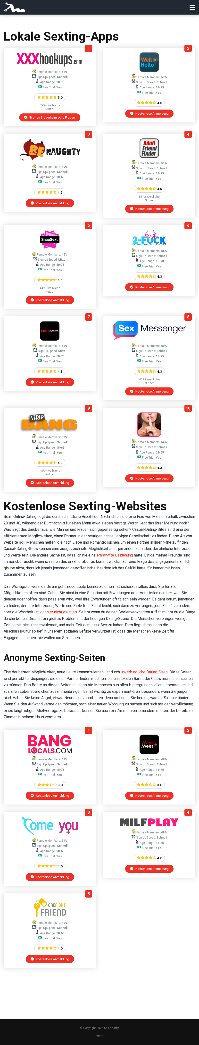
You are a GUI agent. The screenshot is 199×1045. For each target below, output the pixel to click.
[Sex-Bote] (149, 339)
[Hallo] (149, 70)
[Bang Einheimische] (50, 752)
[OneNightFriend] (50, 916)
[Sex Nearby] (14, 6)
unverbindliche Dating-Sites (144, 672)
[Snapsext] (49, 248)
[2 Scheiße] (149, 244)
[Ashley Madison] (149, 435)
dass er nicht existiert (58, 612)
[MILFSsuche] (49, 339)
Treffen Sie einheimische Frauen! (52, 117)
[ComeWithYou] (50, 834)
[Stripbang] (49, 430)
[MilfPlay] (149, 825)
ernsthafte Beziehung (115, 555)
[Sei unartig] (49, 160)
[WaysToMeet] (149, 752)
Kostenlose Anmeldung (152, 113)
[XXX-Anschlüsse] (50, 65)
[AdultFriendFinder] (149, 156)
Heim (99, 1035)
